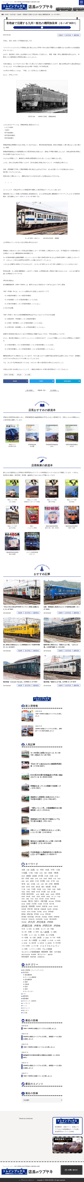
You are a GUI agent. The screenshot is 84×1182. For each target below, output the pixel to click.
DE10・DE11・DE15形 (37, 901)
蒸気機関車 (28, 979)
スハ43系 (24, 949)
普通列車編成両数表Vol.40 (72, 445)
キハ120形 (25, 937)
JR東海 (37, 925)
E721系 (55, 909)
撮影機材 (26, 998)
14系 (27, 870)
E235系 (38, 906)
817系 (53, 892)
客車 (26, 986)
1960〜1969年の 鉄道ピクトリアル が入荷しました (39, 1028)
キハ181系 (24, 940)
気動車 (60, 35)
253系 (45, 878)
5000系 (23, 896)
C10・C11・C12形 (55, 896)
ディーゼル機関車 (30, 977)
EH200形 (44, 917)
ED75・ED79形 (9, 375)
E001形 (23, 904)
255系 (50, 878)
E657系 (49, 909)
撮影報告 (76, 35)
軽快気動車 (25, 956)
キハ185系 (42, 940)
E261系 (50, 906)
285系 (23, 881)
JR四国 (50, 921)
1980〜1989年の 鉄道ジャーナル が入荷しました (39, 1047)
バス (24, 993)
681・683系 (46, 886)
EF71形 (42, 914)
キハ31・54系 (27, 932)
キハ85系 (41, 935)
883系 (42, 894)
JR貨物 (56, 925)
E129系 (40, 904)
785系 (23, 892)
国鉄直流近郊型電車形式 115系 (72, 527)
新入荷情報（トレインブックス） (33, 970)
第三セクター (42, 954)
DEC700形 (51, 901)
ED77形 (45, 911)
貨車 (26, 989)
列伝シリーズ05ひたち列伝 (12, 501)
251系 (40, 878)
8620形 (48, 896)
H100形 (46, 919)
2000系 (58, 894)
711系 (23, 889)
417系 (38, 884)
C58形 (27, 899)
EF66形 (36, 914)
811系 (38, 892)
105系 (47, 870)
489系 (23, 887)
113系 (58, 870)
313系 (42, 881)
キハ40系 (27, 375)
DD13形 (41, 899)
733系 (49, 889)
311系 (37, 881)
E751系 (24, 912)
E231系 (24, 906)
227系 (36, 878)
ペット (25, 1005)
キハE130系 (57, 943)
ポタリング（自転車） (30, 1001)
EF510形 (37, 917)
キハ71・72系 (32, 935)
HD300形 (24, 922)
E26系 (28, 904)
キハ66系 (24, 935)
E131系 (45, 904)
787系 (28, 892)
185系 (56, 872)
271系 (54, 878)
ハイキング (26, 1003)
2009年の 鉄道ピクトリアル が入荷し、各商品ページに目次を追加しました (48, 730)
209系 (34, 876)
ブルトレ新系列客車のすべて (32, 553)
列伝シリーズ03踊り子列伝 (52, 501)
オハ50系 (36, 929)
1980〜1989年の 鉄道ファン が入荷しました (37, 1076)
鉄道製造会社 (41, 957)
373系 (57, 881)
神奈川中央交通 (26, 954)
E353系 (24, 909)
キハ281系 (40, 943)
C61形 (31, 899)
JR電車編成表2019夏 (32, 445)
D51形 (36, 899)
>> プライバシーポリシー (26, 1180)
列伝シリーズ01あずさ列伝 (12, 527)
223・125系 (25, 878)
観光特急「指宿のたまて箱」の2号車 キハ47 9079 (60, 682)
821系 (37, 894)
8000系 (43, 896)
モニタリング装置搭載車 (31, 951)
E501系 (30, 909)
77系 (37, 870)
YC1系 (23, 929)
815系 (48, 892)
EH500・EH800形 (53, 917)
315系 (47, 881)
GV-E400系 (39, 919)
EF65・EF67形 (27, 914)
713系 (28, 889)
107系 (52, 870)
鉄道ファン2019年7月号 (12, 445)
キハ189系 (57, 940)
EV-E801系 (31, 919)
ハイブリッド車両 (35, 949)
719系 (33, 889)
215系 (51, 876)
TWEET (41, 381)
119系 (36, 873)
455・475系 (48, 884)
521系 (28, 887)
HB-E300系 (52, 919)
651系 (38, 886)
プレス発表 (47, 948)
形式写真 (68, 35)
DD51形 (52, 899)
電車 (26, 982)
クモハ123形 (26, 946)
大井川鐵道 (57, 952)
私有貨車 (33, 954)
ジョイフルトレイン (50, 945)
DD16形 (47, 899)
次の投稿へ (53, 390)
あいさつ (26, 1010)
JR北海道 (40, 921)
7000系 (33, 896)
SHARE (15, 381)
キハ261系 (32, 943)
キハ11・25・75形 (47, 929)
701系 (54, 886)
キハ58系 (53, 932)
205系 (28, 875)
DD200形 (24, 901)
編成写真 (50, 954)
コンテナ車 (34, 946)
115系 (24, 872)
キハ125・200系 (35, 937)
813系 (43, 891)
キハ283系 (48, 943)
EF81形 (48, 914)
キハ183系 (33, 940)
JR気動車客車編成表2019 (52, 445)
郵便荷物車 (33, 957)
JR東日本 (27, 925)
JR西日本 (47, 925)
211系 (40, 875)
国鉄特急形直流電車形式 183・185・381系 (52, 527)
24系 (33, 869)
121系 (41, 873)
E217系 (51, 904)
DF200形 (58, 901)
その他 (25, 1012)
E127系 (34, 904)
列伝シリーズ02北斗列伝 (71, 501)
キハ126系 (46, 938)
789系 (33, 892)
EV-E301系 (24, 919)
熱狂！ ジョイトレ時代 (32, 527)
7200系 (38, 896)
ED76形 (39, 912)
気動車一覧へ (42, 390)
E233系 (32, 906)
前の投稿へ (30, 390)
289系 (32, 881)
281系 (59, 878)
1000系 (52, 894)
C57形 (23, 899)
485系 (56, 883)
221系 (56, 876)
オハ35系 (28, 929)
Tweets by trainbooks (26, 1118)
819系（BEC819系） (28, 894)
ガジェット (26, 1008)
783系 (59, 889)
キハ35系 (36, 932)
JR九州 (19, 375)
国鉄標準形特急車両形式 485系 (12, 553)
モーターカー (29, 991)
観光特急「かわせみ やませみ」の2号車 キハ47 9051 (20, 682)
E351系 (56, 906)
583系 (32, 887)
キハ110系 (50, 934)
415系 (33, 884)
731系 (44, 889)
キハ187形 (50, 940)
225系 (32, 878)
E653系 (43, 909)
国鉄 (51, 952)
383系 (28, 884)
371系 (53, 881)
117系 (31, 873)
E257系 (44, 906)
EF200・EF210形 (28, 916)
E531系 (36, 909)
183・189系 (48, 873)
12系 (23, 869)
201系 (23, 876)
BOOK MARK (72, 381)
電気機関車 (28, 975)
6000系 (28, 896)
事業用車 (44, 952)
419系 (42, 884)
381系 (23, 884)
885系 (47, 894)
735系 (53, 889)
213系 (46, 876)
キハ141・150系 (55, 937)
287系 (27, 881)
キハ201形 (24, 943)
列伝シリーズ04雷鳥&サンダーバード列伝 (32, 501)
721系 (39, 889)
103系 (42, 870)
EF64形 (50, 911)
